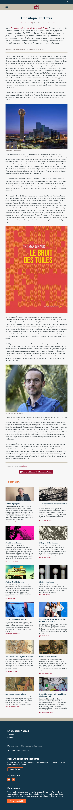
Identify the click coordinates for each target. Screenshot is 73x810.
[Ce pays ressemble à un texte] (20, 609)
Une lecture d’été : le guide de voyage (19, 656)
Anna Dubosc (46, 594)
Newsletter (15, 769)
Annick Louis (11, 598)
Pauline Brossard (13, 561)
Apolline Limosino (47, 520)
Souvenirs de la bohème (48, 656)
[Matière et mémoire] (53, 572)
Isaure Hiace (45, 636)
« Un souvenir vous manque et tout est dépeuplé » (53, 504)
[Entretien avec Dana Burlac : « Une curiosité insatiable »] (53, 609)
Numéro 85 (51, 23)
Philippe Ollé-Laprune (14, 633)
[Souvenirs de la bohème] (53, 646)
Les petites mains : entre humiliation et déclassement (52, 695)
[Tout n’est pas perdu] (20, 493)
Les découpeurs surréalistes (16, 694)
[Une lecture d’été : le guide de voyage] (20, 646)
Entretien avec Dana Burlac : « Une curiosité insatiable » (52, 620)
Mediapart (24, 466)
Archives (10, 735)
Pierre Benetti (12, 522)
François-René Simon (14, 706)
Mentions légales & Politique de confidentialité (24, 746)
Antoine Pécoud (12, 671)
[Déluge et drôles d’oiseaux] (53, 533)
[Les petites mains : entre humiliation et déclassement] (53, 684)
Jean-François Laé (47, 712)
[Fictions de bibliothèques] (20, 572)
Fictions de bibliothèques (15, 582)
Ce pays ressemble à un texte (16, 619)
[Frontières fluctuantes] (20, 533)
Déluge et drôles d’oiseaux (48, 543)
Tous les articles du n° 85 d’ (37, 472)
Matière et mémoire (46, 582)
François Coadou (47, 673)
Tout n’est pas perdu (13, 503)
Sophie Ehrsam (46, 557)
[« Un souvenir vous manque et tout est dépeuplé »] (53, 493)
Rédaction (11, 737)
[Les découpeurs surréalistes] (20, 684)
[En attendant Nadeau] (36, 6)
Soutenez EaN (16, 801)
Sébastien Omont (26, 23)
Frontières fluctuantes (14, 543)
